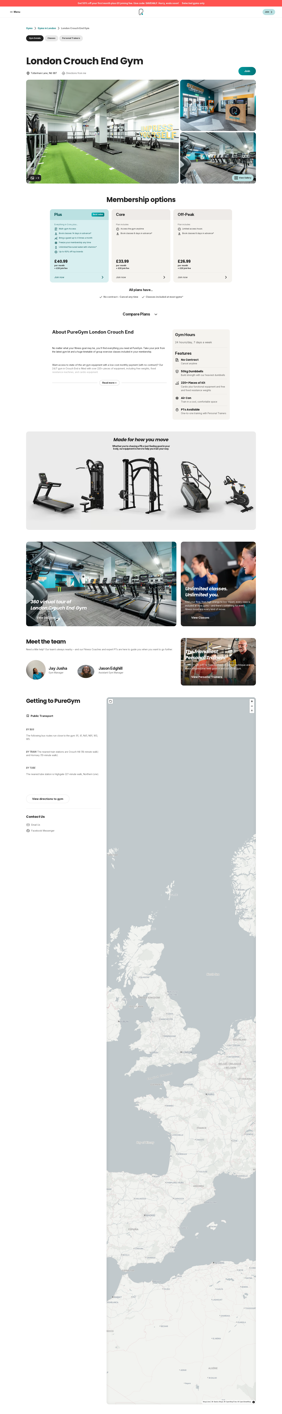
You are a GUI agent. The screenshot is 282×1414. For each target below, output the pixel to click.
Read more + (109, 382)
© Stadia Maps (217, 1402)
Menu (17, 12)
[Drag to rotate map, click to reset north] (252, 710)
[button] (181, 1051)
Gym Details (35, 38)
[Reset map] (110, 701)
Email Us (35, 825)
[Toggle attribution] (254, 1402)
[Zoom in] (252, 701)
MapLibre (206, 1402)
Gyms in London (47, 28)
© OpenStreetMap (244, 1402)
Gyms (29, 28)
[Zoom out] (252, 706)
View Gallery (245, 178)
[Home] (141, 12)
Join (247, 71)
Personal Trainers (71, 38)
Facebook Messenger (43, 830)
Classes (51, 38)
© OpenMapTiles (230, 1402)
